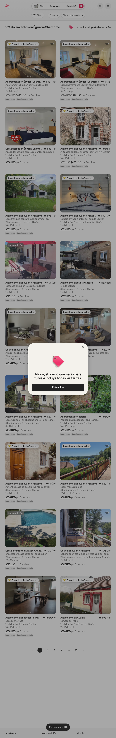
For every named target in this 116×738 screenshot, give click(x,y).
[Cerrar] (83, 347)
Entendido (58, 387)
